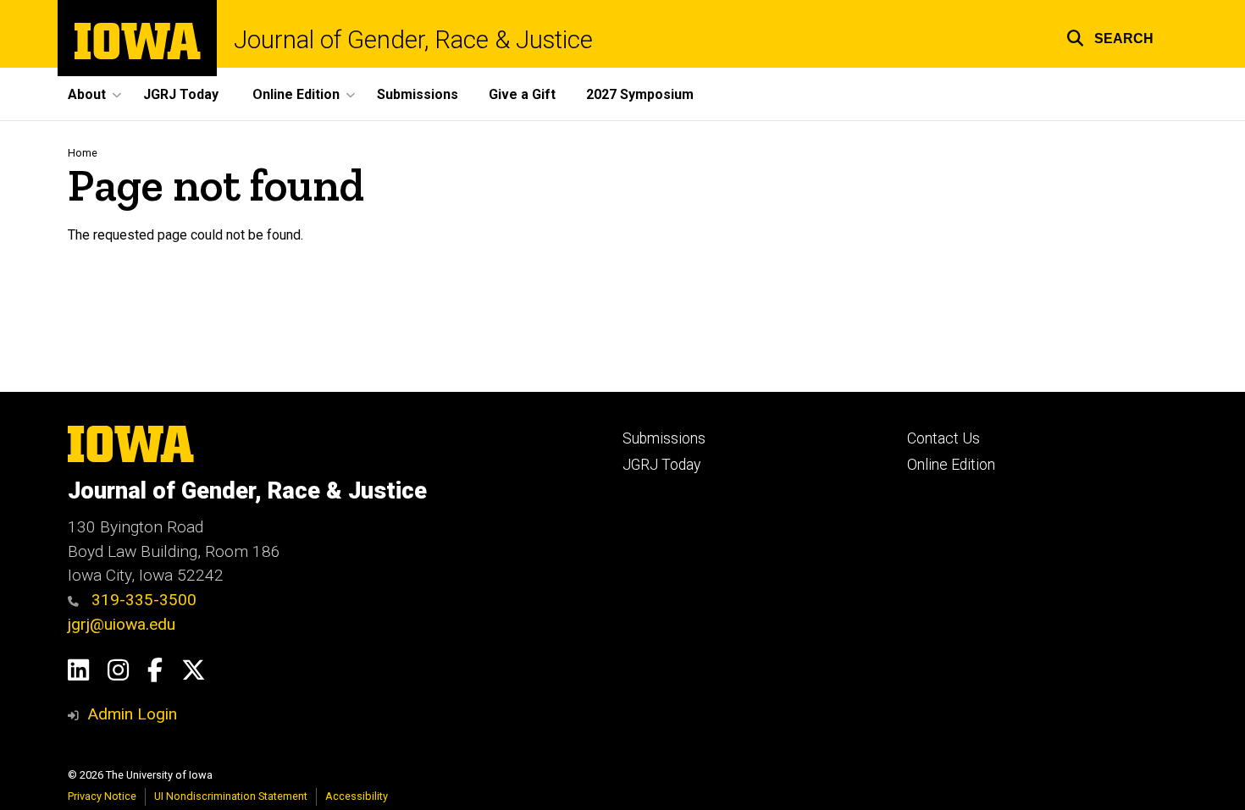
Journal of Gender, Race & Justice (413, 40)
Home (82, 152)
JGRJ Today (181, 94)
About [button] (87, 94)
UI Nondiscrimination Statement (230, 796)
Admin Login (132, 714)
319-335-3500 (141, 599)
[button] (1110, 36)
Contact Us (943, 438)
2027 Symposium (640, 94)
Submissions (417, 94)
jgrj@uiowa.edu (121, 624)
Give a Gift (522, 94)
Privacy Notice (102, 796)
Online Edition (951, 464)
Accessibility (356, 796)
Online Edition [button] (296, 94)
